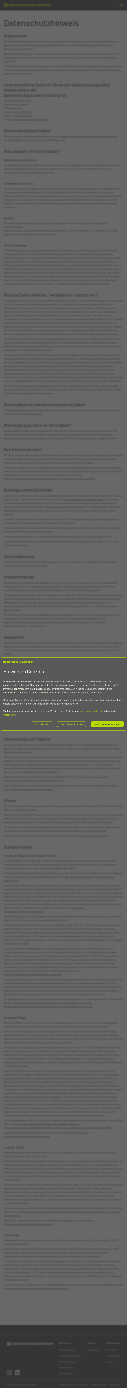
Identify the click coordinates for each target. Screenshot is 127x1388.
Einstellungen (42, 724)
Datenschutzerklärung (91, 710)
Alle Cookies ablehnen (71, 724)
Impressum (9, 714)
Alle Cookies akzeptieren (107, 724)
